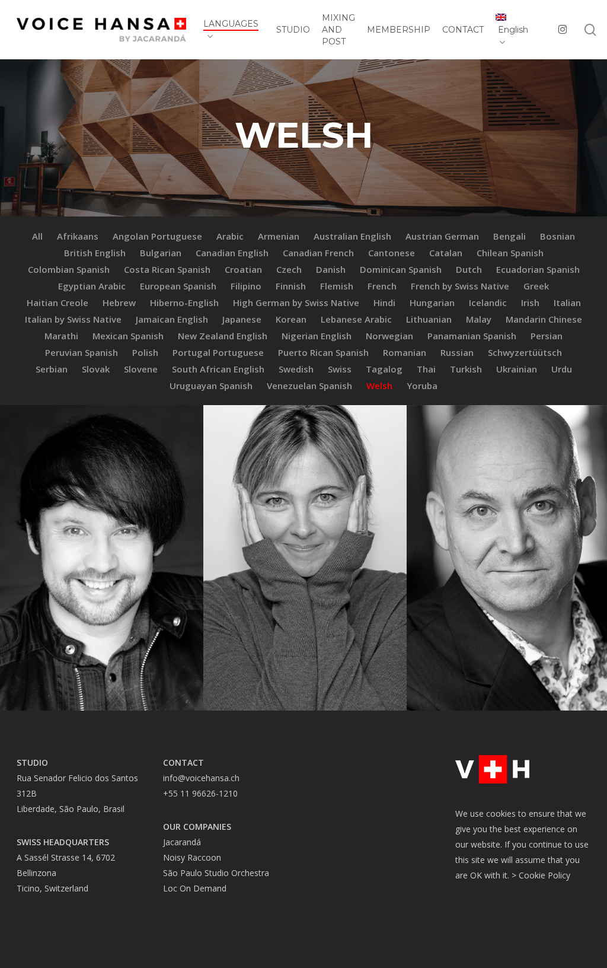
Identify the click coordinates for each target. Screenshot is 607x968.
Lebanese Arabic (356, 319)
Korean (291, 319)
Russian (457, 352)
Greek (536, 286)
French (382, 286)
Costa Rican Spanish (167, 269)
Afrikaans (77, 236)
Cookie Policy (544, 875)
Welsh (379, 385)
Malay (478, 319)
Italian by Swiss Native (73, 319)
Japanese (241, 319)
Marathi (61, 336)
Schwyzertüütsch (525, 352)
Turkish (466, 369)
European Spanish (178, 286)
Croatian (243, 269)
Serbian (52, 369)
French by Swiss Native (460, 286)
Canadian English (232, 253)
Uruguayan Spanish (211, 385)
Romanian (404, 352)
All (37, 236)
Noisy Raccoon (192, 857)
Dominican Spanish (401, 269)
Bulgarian (160, 253)
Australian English (352, 236)
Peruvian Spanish (81, 352)
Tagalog (384, 369)
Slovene (141, 369)
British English (95, 253)
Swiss (340, 369)
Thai (426, 369)
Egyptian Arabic (92, 286)
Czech (289, 269)
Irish (530, 302)
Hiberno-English (184, 302)
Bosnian (557, 236)
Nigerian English (317, 336)
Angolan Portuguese (157, 236)
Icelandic (488, 302)
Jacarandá (182, 842)
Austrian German (442, 236)
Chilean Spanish (510, 253)
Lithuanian (429, 319)
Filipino (246, 286)
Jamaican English (172, 319)
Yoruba (422, 385)
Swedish (296, 369)
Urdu (561, 369)
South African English (218, 369)
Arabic (230, 236)
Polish (145, 352)
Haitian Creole (57, 302)
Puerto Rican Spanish (323, 352)
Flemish (336, 286)
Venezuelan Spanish (309, 385)
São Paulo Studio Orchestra (216, 872)
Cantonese (391, 253)
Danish (331, 269)
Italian (567, 302)
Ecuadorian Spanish (538, 269)
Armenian (278, 236)
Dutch (469, 269)
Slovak (96, 369)
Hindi (384, 302)
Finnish (291, 286)
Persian (547, 336)
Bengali (509, 236)
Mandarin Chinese (544, 319)
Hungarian (432, 302)
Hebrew (119, 302)
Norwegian (389, 336)
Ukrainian (516, 369)
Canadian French (318, 253)
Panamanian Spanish (471, 336)
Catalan (445, 253)
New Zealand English (222, 336)
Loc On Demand (194, 888)
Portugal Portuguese (218, 352)
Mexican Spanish (128, 336)
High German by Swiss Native (296, 302)
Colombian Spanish (69, 269)
